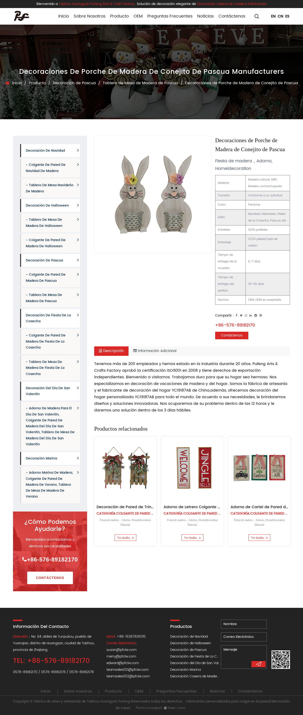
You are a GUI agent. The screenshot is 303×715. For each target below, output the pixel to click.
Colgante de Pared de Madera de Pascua (46, 277)
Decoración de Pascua (74, 83)
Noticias (205, 16)
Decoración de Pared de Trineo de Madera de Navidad (149, 507)
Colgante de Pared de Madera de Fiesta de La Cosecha (46, 341)
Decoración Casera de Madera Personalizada (206, 676)
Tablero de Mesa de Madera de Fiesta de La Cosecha (45, 368)
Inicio (63, 16)
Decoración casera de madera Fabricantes (232, 4)
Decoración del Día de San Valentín (48, 391)
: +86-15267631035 (126, 636)
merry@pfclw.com (121, 656)
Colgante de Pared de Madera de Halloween (46, 243)
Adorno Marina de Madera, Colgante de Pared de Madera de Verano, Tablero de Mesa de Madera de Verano (49, 484)
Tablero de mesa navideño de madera (49, 188)
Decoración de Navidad (45, 150)
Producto (119, 16)
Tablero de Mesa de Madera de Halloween (44, 223)
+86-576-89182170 (52, 559)
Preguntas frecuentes (169, 16)
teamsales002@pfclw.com (128, 676)
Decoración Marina (41, 458)
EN (273, 16)
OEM (138, 16)
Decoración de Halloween (123, 23)
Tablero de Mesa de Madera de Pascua (140, 83)
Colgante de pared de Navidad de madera (46, 168)
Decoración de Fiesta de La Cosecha (48, 318)
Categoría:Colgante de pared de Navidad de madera (144, 513)
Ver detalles (124, 537)
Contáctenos (231, 16)
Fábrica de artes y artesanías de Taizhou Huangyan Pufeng (82, 701)
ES (287, 16)
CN (280, 16)
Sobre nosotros (89, 16)
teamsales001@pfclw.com (128, 669)
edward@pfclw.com (123, 663)
